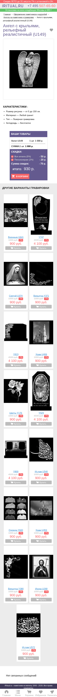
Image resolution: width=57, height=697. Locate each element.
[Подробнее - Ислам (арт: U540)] (41, 457)
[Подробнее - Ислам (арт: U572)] (29, 633)
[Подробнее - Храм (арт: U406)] (41, 340)
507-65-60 (41, 6)
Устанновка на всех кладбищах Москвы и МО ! (28, 10)
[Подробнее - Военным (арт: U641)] (16, 222)
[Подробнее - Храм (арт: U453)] (41, 515)
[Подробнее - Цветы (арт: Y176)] (16, 398)
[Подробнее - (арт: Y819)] (16, 340)
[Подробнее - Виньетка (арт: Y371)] (41, 281)
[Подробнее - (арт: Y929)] (41, 398)
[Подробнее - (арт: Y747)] (41, 222)
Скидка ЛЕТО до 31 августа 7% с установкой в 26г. (28, 1)
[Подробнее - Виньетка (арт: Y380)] (16, 574)
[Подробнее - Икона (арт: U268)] (41, 574)
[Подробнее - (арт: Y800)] (16, 457)
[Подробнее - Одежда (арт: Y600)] (16, 515)
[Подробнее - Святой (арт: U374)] (16, 281)
